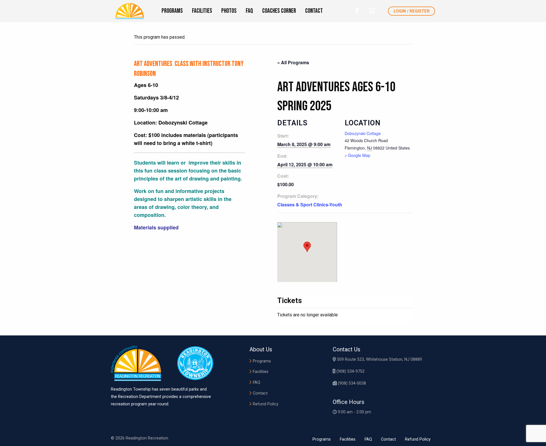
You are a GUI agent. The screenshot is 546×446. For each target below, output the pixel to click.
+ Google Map (357, 155)
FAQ (256, 382)
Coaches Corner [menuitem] (279, 11)
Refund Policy (265, 404)
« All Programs (293, 62)
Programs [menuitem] (172, 11)
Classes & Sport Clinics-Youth (309, 204)
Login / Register (412, 11)
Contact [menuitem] (314, 11)
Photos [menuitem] (229, 11)
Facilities (260, 371)
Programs (262, 361)
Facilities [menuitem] (202, 11)
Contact (260, 393)
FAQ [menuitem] (249, 11)
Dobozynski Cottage (363, 133)
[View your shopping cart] (371, 10)
